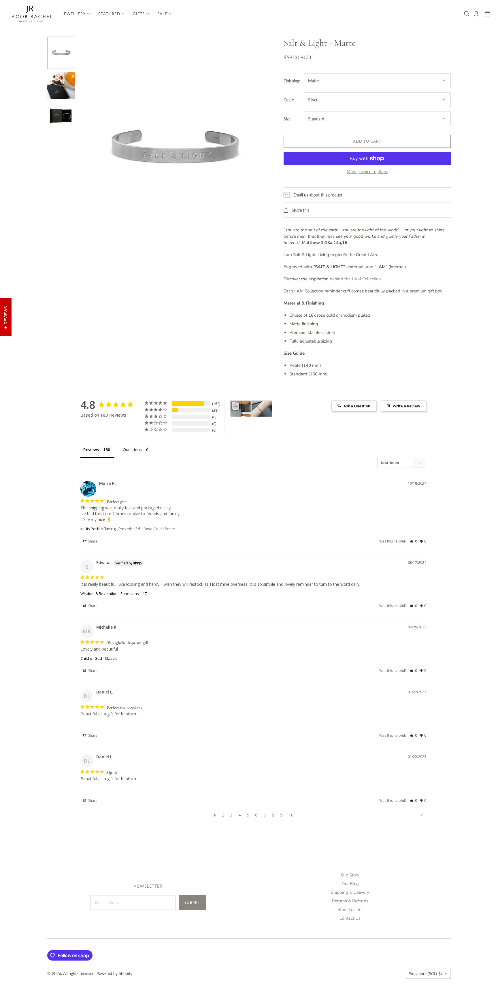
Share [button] (92, 541)
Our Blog (350, 884)
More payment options (367, 171)
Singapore (425, 973)
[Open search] (467, 14)
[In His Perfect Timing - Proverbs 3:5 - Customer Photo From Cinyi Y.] (262, 409)
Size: (288, 118)
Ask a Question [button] (357, 406)
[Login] (476, 14)
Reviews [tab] (91, 449)
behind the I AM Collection (355, 279)
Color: (289, 99)
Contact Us (350, 918)
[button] (413, 541)
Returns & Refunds (350, 901)
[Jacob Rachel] (30, 14)
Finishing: (292, 80)
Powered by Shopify (114, 973)
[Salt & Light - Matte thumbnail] (61, 53)
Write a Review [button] (406, 406)
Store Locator (350, 909)
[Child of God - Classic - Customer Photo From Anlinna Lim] (241, 409)
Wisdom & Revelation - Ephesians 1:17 (113, 593)
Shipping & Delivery (350, 892)
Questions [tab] (132, 449)
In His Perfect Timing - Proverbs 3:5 (110, 528)
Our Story (350, 875)
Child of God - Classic (98, 658)
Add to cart (367, 141)
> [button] (422, 814)
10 (291, 815)
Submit (192, 902)
